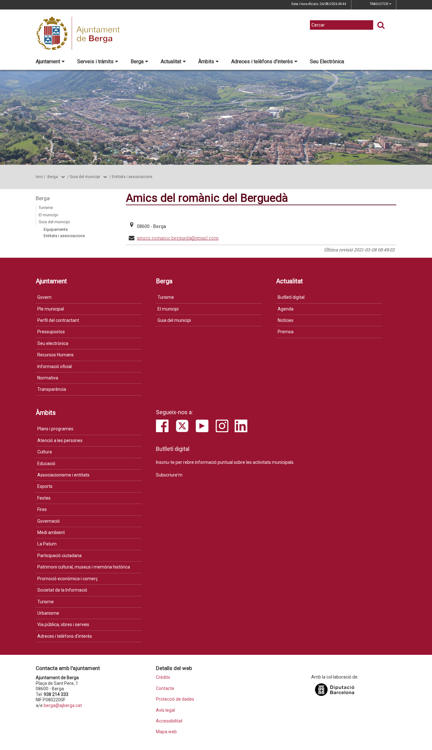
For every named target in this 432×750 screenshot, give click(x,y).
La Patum (47, 543)
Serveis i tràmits (95, 61)
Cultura (44, 451)
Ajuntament (48, 61)
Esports (44, 486)
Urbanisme (48, 613)
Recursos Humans (55, 354)
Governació (48, 521)
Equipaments (56, 229)
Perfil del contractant (58, 320)
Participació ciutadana (59, 555)
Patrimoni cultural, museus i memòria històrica (83, 566)
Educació (46, 463)
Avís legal (165, 710)
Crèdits (163, 677)
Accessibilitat (169, 721)
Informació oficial (54, 366)
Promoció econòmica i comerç (67, 578)
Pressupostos (51, 331)
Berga (137, 61)
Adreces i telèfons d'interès (262, 61)
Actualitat (171, 61)
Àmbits (206, 61)
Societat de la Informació (62, 590)
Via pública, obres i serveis (63, 624)
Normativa (47, 377)
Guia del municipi (85, 177)
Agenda (285, 308)
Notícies (285, 320)
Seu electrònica (52, 343)
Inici (39, 177)
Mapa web (166, 731)
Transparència (51, 389)
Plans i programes (55, 428)
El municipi (48, 214)
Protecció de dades (175, 699)
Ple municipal (50, 308)
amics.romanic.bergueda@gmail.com (178, 238)
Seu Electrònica (327, 61)
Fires (42, 509)
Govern (44, 297)
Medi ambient (51, 532)
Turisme (46, 207)
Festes (44, 498)
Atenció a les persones (60, 440)
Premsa (285, 331)
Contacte (165, 688)
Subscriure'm (169, 474)
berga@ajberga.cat (63, 705)
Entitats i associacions (132, 177)
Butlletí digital (291, 297)
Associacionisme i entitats (63, 474)
